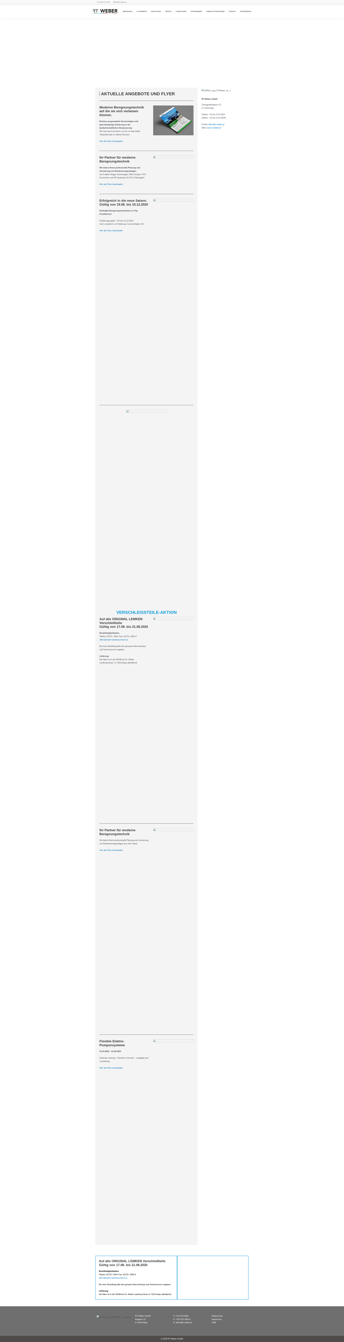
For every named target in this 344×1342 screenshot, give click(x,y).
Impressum (217, 1319)
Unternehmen (196, 11)
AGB (214, 1322)
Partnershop (245, 11)
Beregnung (127, 11)
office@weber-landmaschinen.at (113, 640)
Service (168, 11)
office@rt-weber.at (119, 2)
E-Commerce (142, 11)
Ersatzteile (156, 11)
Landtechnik (181, 11)
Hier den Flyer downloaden (111, 141)
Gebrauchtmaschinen (215, 11)
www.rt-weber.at (214, 128)
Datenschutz (217, 1316)
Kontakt (232, 11)
